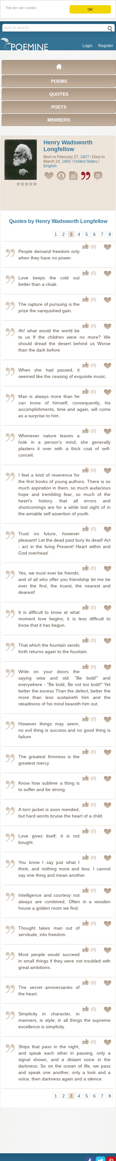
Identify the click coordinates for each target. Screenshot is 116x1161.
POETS (58, 107)
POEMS (59, 81)
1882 (66, 161)
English (50, 166)
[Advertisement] (58, 199)
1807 (84, 157)
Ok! (90, 9)
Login (87, 46)
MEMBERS (58, 119)
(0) (93, 246)
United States (85, 161)
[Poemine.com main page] (59, 68)
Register (105, 46)
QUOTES (58, 94)
